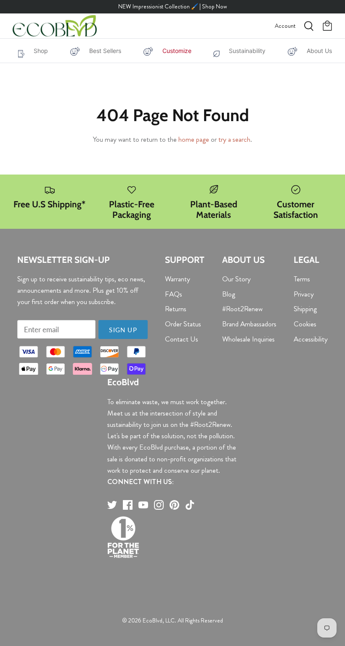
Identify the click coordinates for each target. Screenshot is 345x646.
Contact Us (181, 339)
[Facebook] (128, 505)
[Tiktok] (190, 505)
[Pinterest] (174, 505)
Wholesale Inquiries (248, 339)
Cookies (305, 324)
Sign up (123, 330)
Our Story (236, 279)
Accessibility (311, 339)
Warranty (177, 279)
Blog (228, 294)
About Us (319, 50)
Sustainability (247, 50)
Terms (302, 279)
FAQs (173, 294)
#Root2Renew (242, 309)
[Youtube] (143, 505)
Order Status (183, 324)
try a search (234, 139)
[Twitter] (112, 505)
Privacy (304, 294)
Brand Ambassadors (249, 324)
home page (193, 139)
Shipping (305, 309)
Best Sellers (105, 50)
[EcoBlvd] (55, 26)
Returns (175, 309)
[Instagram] (159, 505)
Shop (41, 50)
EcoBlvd (152, 620)
